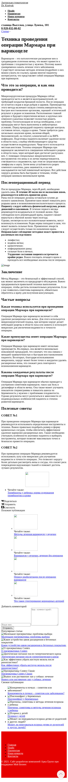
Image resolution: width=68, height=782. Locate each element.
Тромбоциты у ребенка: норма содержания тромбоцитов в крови (31, 494)
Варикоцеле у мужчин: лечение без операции (38, 555)
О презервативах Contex (14, 651)
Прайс (11, 10)
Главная (12, 744)
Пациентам (14, 13)
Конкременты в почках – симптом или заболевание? (36, 693)
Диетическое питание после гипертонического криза (30, 656)
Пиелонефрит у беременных (23, 699)
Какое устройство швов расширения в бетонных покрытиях (33, 645)
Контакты (13, 19)
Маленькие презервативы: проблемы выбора (25, 636)
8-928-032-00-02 (11, 28)
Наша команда (16, 16)
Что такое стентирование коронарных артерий (39, 601)
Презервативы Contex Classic (16, 673)
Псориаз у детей (16, 716)
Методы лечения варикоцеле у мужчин (35, 534)
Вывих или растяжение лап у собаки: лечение (26, 679)
